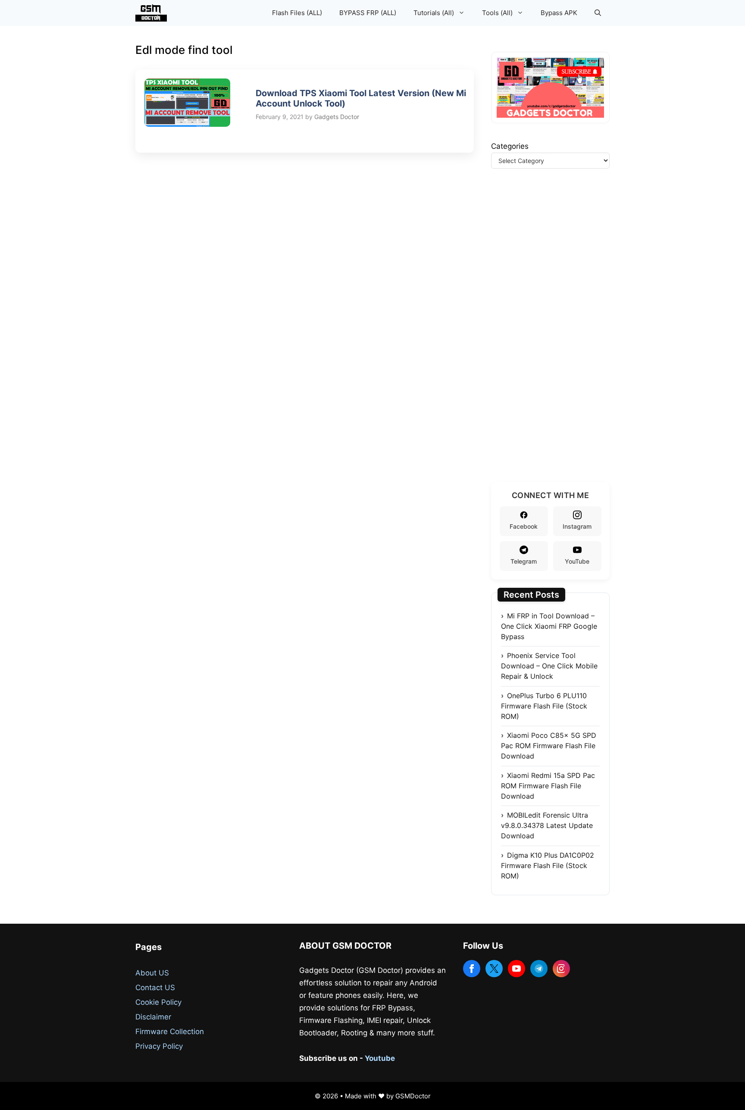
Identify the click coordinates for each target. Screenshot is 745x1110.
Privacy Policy (159, 1046)
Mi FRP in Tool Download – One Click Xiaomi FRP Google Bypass (549, 626)
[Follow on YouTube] (516, 968)
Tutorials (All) (433, 13)
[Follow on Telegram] (539, 968)
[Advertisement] (555, 336)
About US (152, 973)
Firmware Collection (169, 1031)
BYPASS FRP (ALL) (367, 13)
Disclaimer (153, 1017)
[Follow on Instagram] (561, 968)
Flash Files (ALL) (297, 13)
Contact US (155, 987)
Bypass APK (559, 13)
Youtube (380, 1058)
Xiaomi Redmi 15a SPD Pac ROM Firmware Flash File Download (548, 785)
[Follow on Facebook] (471, 968)
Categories (510, 146)
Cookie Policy (158, 1002)
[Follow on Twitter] (494, 968)
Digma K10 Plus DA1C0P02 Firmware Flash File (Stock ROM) (547, 865)
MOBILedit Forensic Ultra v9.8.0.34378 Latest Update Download (547, 825)
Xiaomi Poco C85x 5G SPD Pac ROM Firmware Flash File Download (548, 745)
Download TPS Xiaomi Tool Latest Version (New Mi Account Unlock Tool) (361, 98)
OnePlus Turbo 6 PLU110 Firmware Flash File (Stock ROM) (544, 706)
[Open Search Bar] (598, 13)
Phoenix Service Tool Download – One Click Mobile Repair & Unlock (549, 665)
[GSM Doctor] (153, 13)
